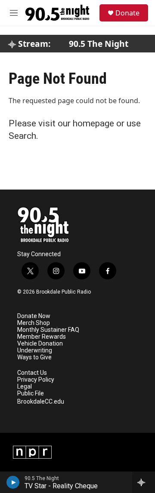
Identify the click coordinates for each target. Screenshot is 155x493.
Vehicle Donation (40, 343)
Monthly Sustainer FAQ (48, 330)
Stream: (33, 44)
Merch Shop (33, 323)
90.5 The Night (98, 44)
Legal (24, 386)
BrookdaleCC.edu (40, 401)
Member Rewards (41, 337)
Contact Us (32, 373)
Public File (30, 393)
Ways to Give (34, 357)
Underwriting (34, 350)
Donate (127, 13)
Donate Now (33, 316)
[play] (13, 482)
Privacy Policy (35, 380)
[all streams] (143, 482)
